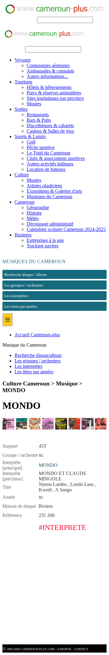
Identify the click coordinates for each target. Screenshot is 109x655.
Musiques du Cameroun (49, 196)
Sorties (21, 109)
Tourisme (23, 81)
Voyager (23, 60)
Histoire (34, 213)
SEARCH (26, 19)
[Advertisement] (54, 589)
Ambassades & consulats (50, 70)
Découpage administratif (50, 223)
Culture (22, 174)
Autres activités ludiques (50, 163)
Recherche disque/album (38, 355)
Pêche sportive (40, 147)
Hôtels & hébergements (49, 87)
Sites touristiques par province (55, 98)
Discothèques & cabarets (50, 125)
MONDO (48, 465)
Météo (33, 218)
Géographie (38, 207)
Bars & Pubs (39, 120)
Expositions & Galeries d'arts (54, 191)
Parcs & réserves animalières (54, 92)
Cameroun (25, 202)
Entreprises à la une (45, 240)
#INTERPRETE (62, 527)
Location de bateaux (46, 169)
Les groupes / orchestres (38, 360)
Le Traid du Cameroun (48, 152)
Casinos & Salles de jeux (50, 131)
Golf (31, 141)
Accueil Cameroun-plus (37, 334)
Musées (34, 103)
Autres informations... (47, 76)
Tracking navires (42, 245)
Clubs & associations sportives (56, 158)
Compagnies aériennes (48, 65)
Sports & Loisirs (30, 136)
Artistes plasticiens (44, 185)
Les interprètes (28, 366)
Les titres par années (34, 371)
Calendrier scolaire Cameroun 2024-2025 (66, 229)
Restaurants (38, 114)
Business (23, 234)
